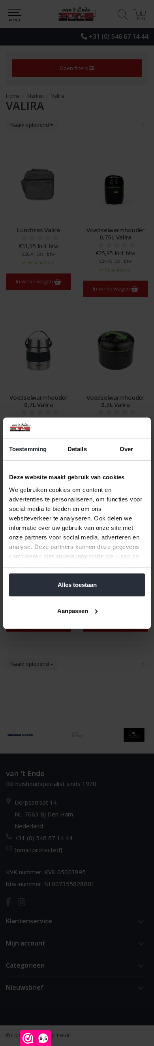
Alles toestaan (77, 584)
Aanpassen (72, 610)
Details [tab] (77, 449)
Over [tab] (126, 449)
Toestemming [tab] (28, 449)
